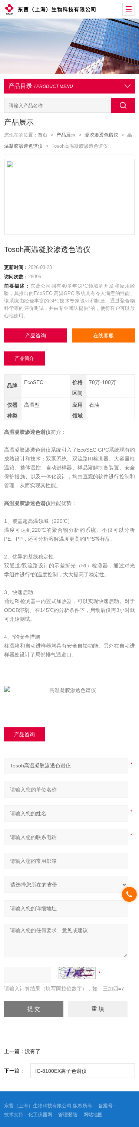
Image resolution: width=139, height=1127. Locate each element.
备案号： (108, 1105)
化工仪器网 (40, 1114)
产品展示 (66, 135)
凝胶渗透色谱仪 (101, 135)
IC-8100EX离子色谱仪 (61, 1071)
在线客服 (103, 335)
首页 (42, 135)
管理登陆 (67, 1114)
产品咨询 (35, 335)
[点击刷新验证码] (77, 973)
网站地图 (93, 1114)
